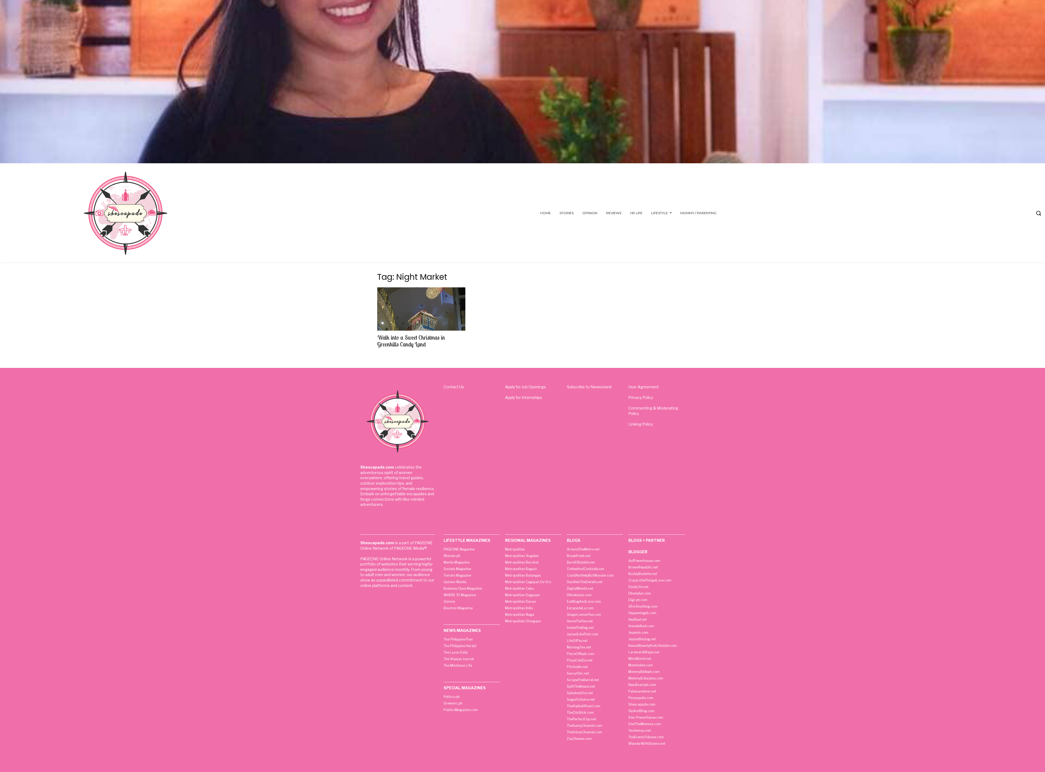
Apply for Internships (523, 397)
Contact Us (454, 387)
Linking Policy (640, 424)
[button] (1038, 213)
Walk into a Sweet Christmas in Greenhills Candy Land (411, 341)
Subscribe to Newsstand (589, 387)
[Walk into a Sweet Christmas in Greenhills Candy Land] (421, 309)
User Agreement (643, 387)
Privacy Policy (640, 397)
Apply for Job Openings (525, 387)
